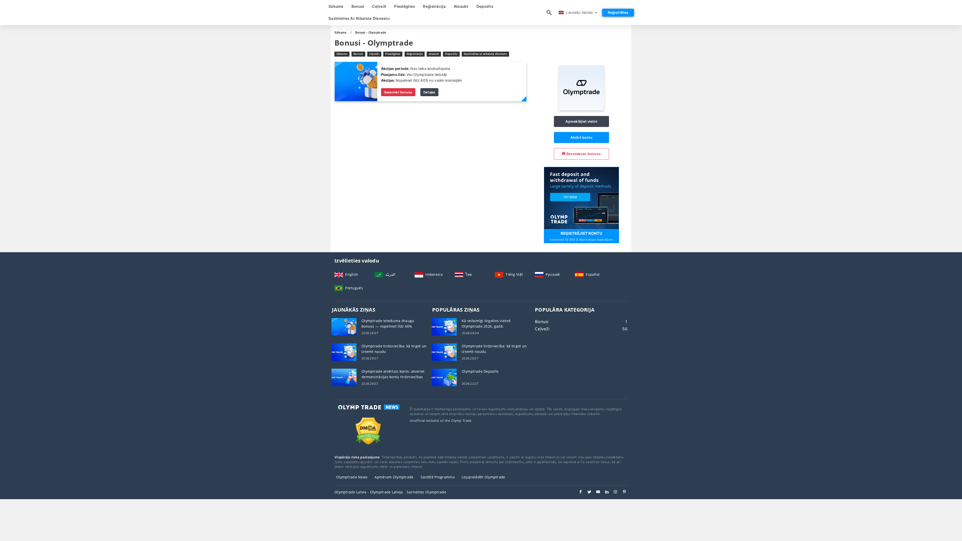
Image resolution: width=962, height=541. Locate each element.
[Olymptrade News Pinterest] (622, 492)
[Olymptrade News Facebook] (578, 492)
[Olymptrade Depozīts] (444, 377)
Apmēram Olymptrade (394, 477)
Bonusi (357, 6)
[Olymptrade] (581, 109)
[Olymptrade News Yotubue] (595, 492)
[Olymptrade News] (368, 411)
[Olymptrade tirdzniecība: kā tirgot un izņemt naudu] (343, 351)
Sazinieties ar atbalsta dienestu (359, 18)
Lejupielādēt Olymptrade (483, 477)
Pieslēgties (404, 6)
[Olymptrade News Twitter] (586, 492)
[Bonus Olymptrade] (356, 81)
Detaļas (429, 92)
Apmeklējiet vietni (581, 121)
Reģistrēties (618, 12)
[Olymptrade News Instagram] (613, 492)
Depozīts (484, 6)
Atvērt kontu (581, 137)
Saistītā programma (438, 477)
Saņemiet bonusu (398, 92)
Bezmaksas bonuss (583, 154)
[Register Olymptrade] (581, 197)
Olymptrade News (352, 477)
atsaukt (461, 6)
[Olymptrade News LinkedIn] (604, 492)
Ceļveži (379, 6)
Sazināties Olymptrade (426, 492)
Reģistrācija (434, 6)
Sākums (335, 6)
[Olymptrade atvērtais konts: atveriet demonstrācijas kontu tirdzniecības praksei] (343, 377)
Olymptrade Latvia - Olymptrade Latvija (368, 492)
